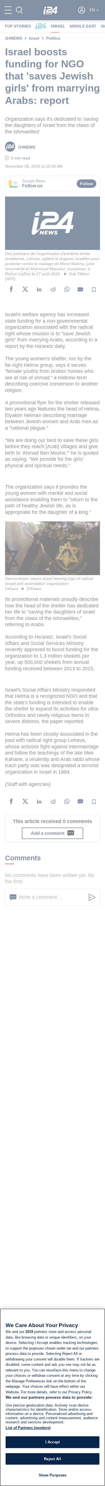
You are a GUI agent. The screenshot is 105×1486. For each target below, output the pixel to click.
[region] (52, 1397)
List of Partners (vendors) (28, 1428)
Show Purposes (53, 1475)
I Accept (52, 1442)
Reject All (52, 1459)
